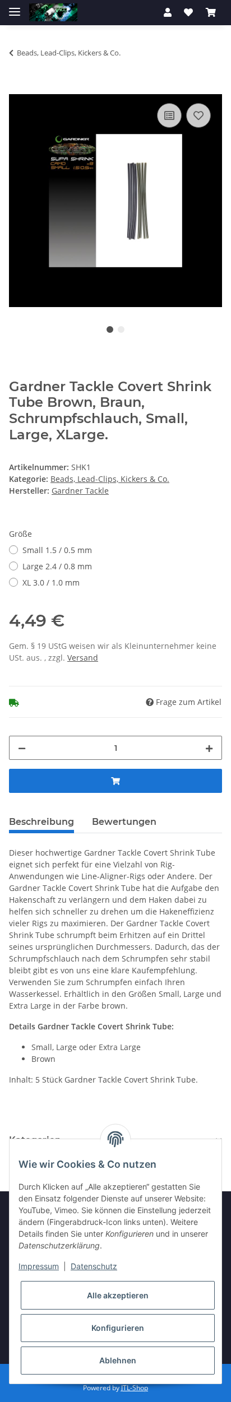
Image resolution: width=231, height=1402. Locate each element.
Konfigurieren (117, 1328)
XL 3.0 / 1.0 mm (51, 582)
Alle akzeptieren (118, 1295)
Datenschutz (94, 1266)
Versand (82, 657)
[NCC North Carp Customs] (53, 12)
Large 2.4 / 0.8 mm (57, 566)
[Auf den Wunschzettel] (198, 115)
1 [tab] (110, 329)
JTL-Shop (134, 1387)
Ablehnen (117, 1360)
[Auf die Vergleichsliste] (169, 115)
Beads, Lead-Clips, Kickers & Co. (109, 478)
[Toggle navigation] (14, 7)
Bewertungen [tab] (124, 821)
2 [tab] (121, 329)
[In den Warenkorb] (18, 88)
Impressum (39, 1266)
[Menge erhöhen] (209, 747)
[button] (168, 12)
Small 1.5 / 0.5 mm (57, 550)
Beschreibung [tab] (41, 821)
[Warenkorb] (211, 12)
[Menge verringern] (22, 747)
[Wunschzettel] (188, 12)
